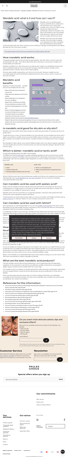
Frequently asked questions (8, 426)
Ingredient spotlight (26, 10)
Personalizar (19, 238)
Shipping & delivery (8, 429)
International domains (6, 436)
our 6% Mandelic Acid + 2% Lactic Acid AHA (28, 178)
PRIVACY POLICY (17, 450)
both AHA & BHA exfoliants (31, 118)
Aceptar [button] (34, 238)
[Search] (6, 5)
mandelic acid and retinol (44, 206)
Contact (5, 444)
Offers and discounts (23, 428)
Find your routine (25, 421)
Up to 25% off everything (34, 1)
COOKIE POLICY (27, 450)
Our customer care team (7, 356)
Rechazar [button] (49, 238)
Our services (7, 416)
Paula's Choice (5, 10)
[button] (63, 452)
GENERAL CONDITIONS (7, 450)
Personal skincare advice (25, 424)
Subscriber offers (25, 431)
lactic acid (20, 155)
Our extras (25, 415)
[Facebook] (64, 420)
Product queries (7, 422)
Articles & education (15, 10)
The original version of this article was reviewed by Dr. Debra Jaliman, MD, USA (27, 51)
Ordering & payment (6, 432)
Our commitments (45, 393)
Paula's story (40, 402)
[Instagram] (37, 420)
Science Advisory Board (43, 404)
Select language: (39, 426)
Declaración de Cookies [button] (34, 234)
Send (61, 379)
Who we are (40, 399)
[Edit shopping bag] (65, 5)
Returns (5, 439)
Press (4, 441)
